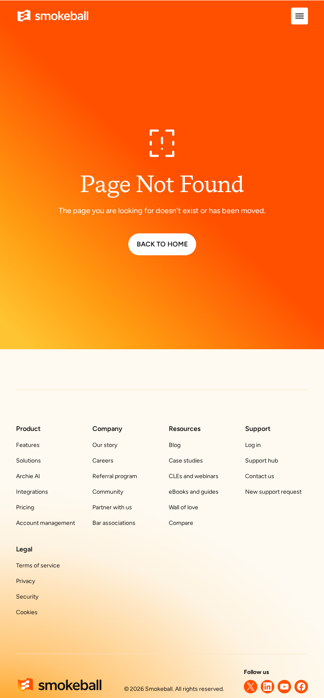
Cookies (27, 612)
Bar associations (113, 523)
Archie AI (28, 476)
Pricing (25, 507)
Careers (102, 460)
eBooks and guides (194, 491)
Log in (253, 445)
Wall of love (183, 507)
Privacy (25, 581)
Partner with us (112, 507)
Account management (45, 523)
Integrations (32, 491)
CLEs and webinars (194, 476)
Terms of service (38, 565)
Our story (104, 445)
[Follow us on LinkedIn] (267, 686)
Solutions (28, 460)
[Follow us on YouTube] (284, 686)
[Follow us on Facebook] (301, 686)
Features (28, 445)
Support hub (261, 460)
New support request (273, 491)
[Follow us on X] (250, 686)
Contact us (259, 476)
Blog (175, 445)
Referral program (114, 476)
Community (107, 491)
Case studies (186, 460)
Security (27, 596)
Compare (181, 523)
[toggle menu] (299, 16)
